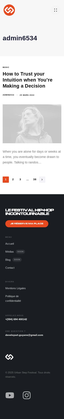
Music (6, 67)
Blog (12, 259)
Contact (9, 267)
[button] (55, 10)
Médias (14, 251)
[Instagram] (26, 395)
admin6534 (8, 95)
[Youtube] (9, 395)
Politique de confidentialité (13, 298)
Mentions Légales (15, 288)
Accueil (9, 243)
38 (35, 179)
